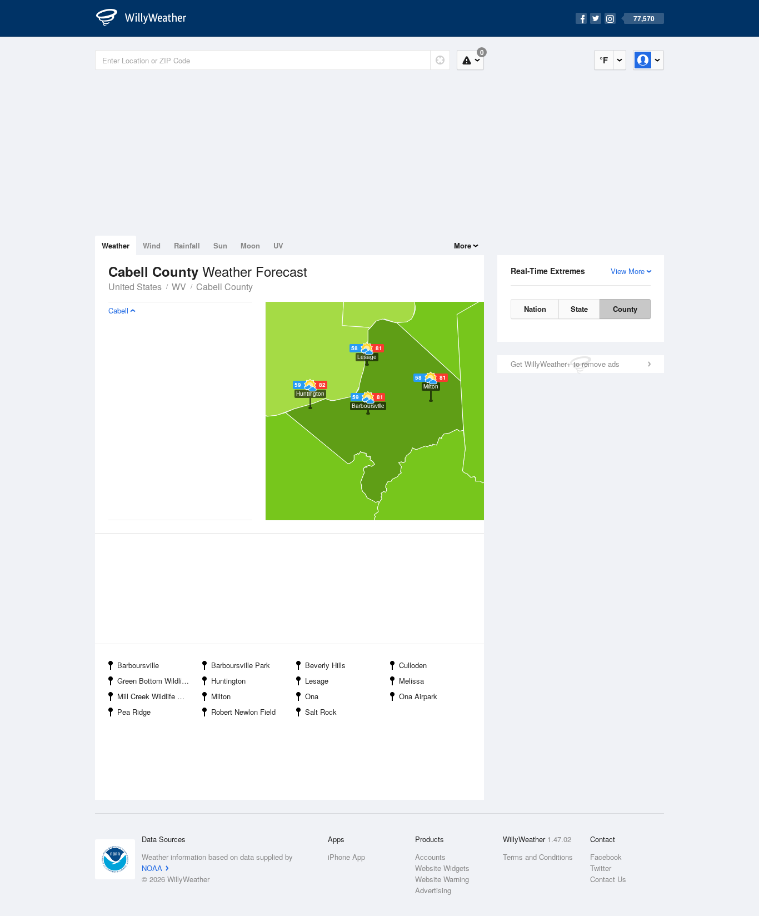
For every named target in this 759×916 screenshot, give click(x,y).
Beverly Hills (325, 665)
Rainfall (187, 245)
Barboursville (138, 665)
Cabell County (224, 286)
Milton (221, 696)
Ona (311, 696)
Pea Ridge (134, 711)
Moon (250, 245)
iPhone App (346, 857)
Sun (220, 245)
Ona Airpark (418, 696)
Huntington (228, 680)
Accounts (430, 857)
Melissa (411, 680)
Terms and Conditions (538, 857)
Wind (152, 245)
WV (179, 286)
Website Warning (442, 879)
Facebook (606, 857)
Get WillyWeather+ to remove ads (565, 364)
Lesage (316, 680)
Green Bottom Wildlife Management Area (156, 680)
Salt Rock (321, 711)
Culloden (413, 665)
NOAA (152, 868)
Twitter (600, 868)
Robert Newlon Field (243, 711)
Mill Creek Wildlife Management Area (156, 696)
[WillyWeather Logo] (147, 18)
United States (135, 286)
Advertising (433, 890)
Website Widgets (442, 868)
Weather (115, 245)
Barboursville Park (240, 665)
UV (278, 245)
